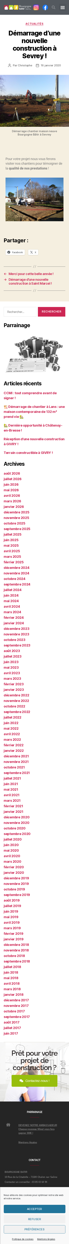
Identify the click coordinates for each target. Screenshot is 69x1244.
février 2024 (14, 618)
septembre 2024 (17, 584)
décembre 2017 (16, 1000)
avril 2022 (12, 734)
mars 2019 (12, 928)
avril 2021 (11, 795)
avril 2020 (12, 856)
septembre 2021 (17, 773)
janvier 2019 (14, 939)
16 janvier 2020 (51, 65)
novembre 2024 (16, 573)
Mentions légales (46, 1239)
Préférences (34, 1229)
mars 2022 (12, 739)
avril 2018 (12, 983)
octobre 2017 (14, 1011)
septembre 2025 (17, 529)
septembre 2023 (17, 645)
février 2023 (14, 684)
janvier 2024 (14, 623)
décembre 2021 (16, 756)
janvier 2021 (13, 812)
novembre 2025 (16, 518)
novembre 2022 (16, 701)
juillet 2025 (13, 534)
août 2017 (12, 1022)
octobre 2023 (14, 640)
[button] (53, 7)
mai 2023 (11, 667)
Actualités (34, 23)
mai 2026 (11, 490)
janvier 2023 (14, 690)
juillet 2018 (12, 967)
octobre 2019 (14, 889)
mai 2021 (11, 789)
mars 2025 (12, 557)
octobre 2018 (14, 956)
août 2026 (12, 473)
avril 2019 (12, 922)
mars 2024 (12, 612)
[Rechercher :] (19, 312)
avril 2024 (12, 606)
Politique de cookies (22, 1239)
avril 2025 (12, 551)
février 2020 (14, 867)
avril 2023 (12, 673)
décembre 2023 (16, 629)
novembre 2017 (16, 1006)
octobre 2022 (14, 706)
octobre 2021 (14, 767)
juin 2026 (11, 484)
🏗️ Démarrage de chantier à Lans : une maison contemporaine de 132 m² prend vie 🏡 (34, 412)
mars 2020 (12, 861)
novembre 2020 (16, 823)
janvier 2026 (14, 507)
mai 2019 (11, 917)
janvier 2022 (14, 751)
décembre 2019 (16, 878)
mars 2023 (12, 678)
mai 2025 (11, 545)
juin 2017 (11, 1033)
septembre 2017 (17, 1017)
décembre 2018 (16, 945)
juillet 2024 (13, 590)
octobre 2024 (14, 579)
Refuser (34, 1219)
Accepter (34, 1209)
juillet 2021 (12, 778)
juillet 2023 (13, 656)
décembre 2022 (16, 695)
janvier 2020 (14, 873)
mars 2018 (12, 989)
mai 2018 (11, 978)
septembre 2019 (17, 895)
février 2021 (13, 806)
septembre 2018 (17, 961)
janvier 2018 (14, 995)
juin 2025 (11, 540)
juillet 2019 (12, 906)
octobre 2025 (14, 523)
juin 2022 (11, 723)
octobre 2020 (15, 828)
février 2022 (14, 745)
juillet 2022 (12, 717)
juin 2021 (11, 784)
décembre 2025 (16, 512)
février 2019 (13, 934)
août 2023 (12, 651)
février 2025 (14, 562)
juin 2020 (11, 845)
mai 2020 (11, 850)
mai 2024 (11, 601)
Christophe (25, 65)
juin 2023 (11, 662)
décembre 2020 (17, 817)
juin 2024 (11, 595)
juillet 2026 (13, 479)
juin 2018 (11, 972)
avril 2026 (12, 496)
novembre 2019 (16, 884)
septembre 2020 (17, 834)
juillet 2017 (12, 1028)
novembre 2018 (16, 950)
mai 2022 (11, 728)
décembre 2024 (16, 568)
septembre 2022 (17, 712)
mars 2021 (12, 800)
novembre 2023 (16, 634)
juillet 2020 (13, 839)
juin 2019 (11, 911)
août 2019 (12, 900)
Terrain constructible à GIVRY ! (28, 453)
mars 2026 (12, 501)
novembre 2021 (16, 762)
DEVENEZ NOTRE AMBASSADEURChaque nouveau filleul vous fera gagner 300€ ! (37, 1129)
